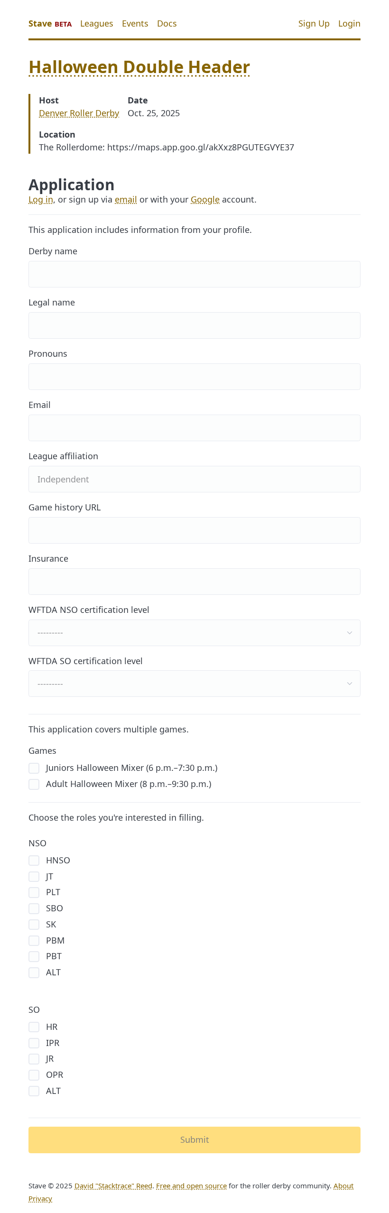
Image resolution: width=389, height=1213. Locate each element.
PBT (53, 956)
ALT (52, 972)
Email (39, 404)
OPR (53, 1074)
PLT (52, 892)
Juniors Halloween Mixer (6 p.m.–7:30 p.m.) (130, 767)
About (343, 1185)
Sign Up (314, 23)
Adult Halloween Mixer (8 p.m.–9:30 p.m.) (127, 783)
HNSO (57, 860)
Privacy (40, 1198)
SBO (53, 908)
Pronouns (47, 353)
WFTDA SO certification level (85, 661)
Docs (167, 23)
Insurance (48, 558)
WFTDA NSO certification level (88, 609)
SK (50, 924)
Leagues (96, 23)
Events (135, 23)
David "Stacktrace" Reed (113, 1185)
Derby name (52, 251)
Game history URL (64, 507)
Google (205, 199)
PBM (54, 940)
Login (349, 23)
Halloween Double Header (139, 66)
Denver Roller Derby (79, 113)
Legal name (51, 302)
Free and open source (191, 1185)
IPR (51, 1042)
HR (50, 1026)
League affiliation (63, 456)
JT (48, 876)
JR (49, 1058)
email (126, 199)
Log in (40, 199)
